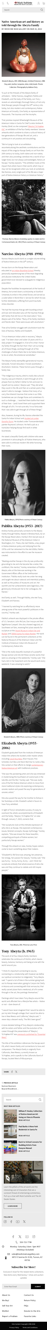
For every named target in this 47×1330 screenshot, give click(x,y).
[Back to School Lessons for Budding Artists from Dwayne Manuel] (10, 1147)
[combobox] (20, 9)
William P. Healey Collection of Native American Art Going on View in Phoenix (30, 1114)
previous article (11, 1083)
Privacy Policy (14, 1327)
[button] (3, 3)
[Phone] (8, 3)
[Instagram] (5, 1221)
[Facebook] (11, 1221)
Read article (24, 1120)
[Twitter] (24, 1221)
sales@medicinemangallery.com (26, 1254)
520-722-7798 (26, 1242)
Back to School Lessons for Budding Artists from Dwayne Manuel (30, 1145)
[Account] (38, 3)
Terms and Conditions (30, 1327)
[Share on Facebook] (12, 1072)
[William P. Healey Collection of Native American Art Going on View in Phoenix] (10, 1116)
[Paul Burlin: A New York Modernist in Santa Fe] (10, 1131)
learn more (13, 1206)
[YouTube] (17, 1221)
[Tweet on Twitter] (16, 1072)
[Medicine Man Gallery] (23, 3)
